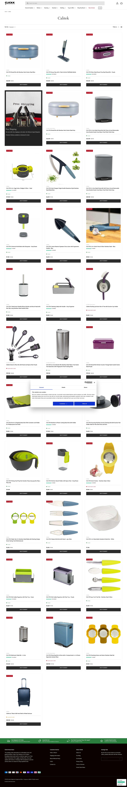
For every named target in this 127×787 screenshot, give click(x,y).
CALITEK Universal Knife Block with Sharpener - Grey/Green (21, 247)
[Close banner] (94, 382)
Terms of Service (80, 764)
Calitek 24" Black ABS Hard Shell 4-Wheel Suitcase (19, 714)
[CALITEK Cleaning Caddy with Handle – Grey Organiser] (63, 285)
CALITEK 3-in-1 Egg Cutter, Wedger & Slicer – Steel (19, 188)
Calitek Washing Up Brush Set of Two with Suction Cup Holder (102, 307)
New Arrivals (92, 8)
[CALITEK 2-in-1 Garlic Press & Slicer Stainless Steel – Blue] (103, 225)
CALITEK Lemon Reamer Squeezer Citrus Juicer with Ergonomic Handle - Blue (62, 247)
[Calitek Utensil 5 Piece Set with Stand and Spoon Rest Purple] (23, 343)
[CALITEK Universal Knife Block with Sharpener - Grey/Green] (23, 225)
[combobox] (65, 3)
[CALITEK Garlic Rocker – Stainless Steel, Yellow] (103, 459)
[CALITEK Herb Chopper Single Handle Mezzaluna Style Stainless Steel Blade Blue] (63, 167)
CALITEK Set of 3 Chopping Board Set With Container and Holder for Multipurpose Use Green (23, 423)
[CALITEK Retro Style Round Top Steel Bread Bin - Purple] (103, 51)
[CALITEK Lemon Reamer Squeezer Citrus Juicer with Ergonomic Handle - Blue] (63, 225)
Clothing (62, 8)
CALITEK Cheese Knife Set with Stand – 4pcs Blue (59, 539)
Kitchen (38, 8)
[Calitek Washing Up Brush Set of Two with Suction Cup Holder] (103, 285)
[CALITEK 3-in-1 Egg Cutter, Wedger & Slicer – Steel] (23, 167)
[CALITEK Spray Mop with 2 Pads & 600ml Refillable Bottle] (63, 51)
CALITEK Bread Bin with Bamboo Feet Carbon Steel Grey (60, 130)
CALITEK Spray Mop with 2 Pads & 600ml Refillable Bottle (61, 72)
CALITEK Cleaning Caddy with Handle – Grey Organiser (60, 307)
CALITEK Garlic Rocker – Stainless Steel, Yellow (98, 481)
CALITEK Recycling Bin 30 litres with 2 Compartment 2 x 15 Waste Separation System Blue (63, 656)
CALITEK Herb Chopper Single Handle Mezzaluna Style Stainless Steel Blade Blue (62, 189)
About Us (78, 753)
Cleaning (46, 8)
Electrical (54, 8)
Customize (62, 403)
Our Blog (78, 756)
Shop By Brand (81, 8)
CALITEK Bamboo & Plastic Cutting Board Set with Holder (61, 423)
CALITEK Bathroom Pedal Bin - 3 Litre (16, 655)
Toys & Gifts (71, 8)
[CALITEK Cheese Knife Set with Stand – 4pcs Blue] (63, 518)
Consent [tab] (41, 387)
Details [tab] (63, 387)
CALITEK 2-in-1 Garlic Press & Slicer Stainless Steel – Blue (100, 247)
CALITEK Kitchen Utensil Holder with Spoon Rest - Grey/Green (62, 481)
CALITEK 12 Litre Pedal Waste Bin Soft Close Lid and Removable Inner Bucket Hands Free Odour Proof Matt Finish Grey (102, 189)
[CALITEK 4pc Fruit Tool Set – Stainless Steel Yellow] (103, 576)
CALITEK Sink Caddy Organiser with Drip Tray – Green (20, 597)
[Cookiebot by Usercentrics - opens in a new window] (85, 382)
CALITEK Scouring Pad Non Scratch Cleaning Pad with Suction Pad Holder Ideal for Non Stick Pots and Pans (103, 423)
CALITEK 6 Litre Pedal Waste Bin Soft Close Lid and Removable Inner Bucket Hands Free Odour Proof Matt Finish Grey (102, 131)
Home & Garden (29, 8)
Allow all (84, 403)
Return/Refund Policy (55, 759)
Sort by (6, 27)
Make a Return (53, 753)
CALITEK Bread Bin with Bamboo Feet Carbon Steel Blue (20, 72)
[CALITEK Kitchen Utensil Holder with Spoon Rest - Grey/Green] (63, 459)
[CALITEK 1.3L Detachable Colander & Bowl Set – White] (103, 518)
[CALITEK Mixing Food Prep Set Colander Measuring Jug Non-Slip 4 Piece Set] (23, 459)
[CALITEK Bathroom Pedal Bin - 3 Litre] (23, 634)
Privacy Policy (79, 762)
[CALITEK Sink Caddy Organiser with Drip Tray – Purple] (63, 576)
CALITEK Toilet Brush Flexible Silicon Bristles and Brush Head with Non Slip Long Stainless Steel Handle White (23, 307)
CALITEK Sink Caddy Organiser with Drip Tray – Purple (60, 597)
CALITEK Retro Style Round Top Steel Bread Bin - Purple (100, 72)
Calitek (9, 11)
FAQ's (51, 762)
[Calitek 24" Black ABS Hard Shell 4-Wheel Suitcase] (23, 692)
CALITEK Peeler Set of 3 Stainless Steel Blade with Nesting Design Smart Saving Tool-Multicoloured (23, 540)
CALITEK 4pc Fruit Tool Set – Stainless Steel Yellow (99, 597)
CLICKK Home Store (11, 781)
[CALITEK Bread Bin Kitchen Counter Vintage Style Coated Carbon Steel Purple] (103, 343)
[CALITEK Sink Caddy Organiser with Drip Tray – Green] (23, 576)
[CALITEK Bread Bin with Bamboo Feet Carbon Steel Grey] (63, 109)
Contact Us (52, 764)
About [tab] (85, 387)
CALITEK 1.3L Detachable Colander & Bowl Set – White (100, 539)
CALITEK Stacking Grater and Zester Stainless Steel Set (100, 655)
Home (6, 11)
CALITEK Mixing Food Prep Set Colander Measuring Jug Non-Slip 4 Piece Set (23, 482)
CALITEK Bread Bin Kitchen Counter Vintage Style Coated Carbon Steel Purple (103, 366)
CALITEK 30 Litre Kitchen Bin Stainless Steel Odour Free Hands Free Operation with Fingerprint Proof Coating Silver (62, 366)
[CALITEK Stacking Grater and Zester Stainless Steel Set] (103, 634)
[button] (121, 3)
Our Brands (79, 759)
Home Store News (80, 767)
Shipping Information (55, 756)
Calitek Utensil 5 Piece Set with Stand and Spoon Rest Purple (21, 365)
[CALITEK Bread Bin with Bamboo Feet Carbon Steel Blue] (23, 51)
